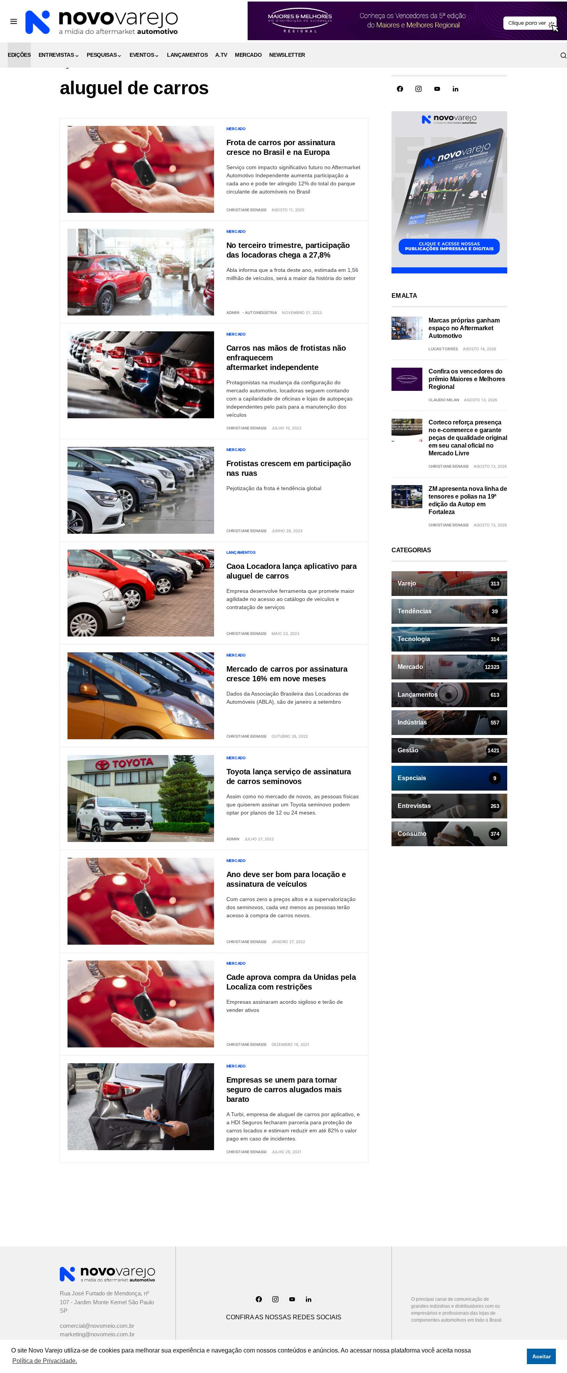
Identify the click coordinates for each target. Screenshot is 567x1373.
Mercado (236, 128)
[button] (14, 21)
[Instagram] (418, 89)
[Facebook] (400, 89)
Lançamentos (241, 552)
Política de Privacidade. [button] (44, 1361)
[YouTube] (437, 89)
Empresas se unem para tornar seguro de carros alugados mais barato (284, 1089)
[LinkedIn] (455, 89)
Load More (214, 1191)
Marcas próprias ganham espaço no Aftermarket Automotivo (464, 328)
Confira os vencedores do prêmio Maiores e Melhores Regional (467, 379)
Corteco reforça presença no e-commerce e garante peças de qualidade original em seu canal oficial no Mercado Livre (468, 438)
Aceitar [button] (541, 1356)
